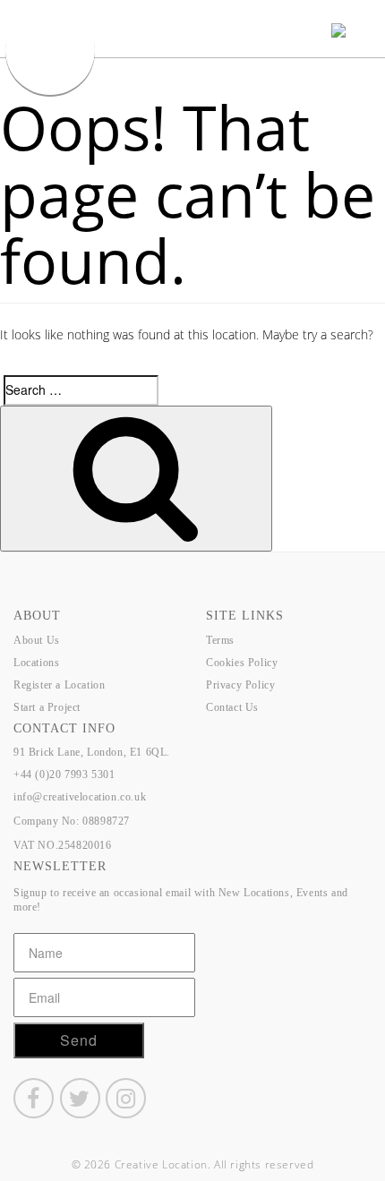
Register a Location (59, 685)
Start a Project (47, 707)
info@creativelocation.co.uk (79, 797)
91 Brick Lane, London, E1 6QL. (91, 752)
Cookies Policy (242, 662)
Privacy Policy (240, 685)
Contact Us (232, 707)
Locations (36, 662)
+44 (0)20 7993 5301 (64, 774)
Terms (220, 640)
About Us (36, 640)
